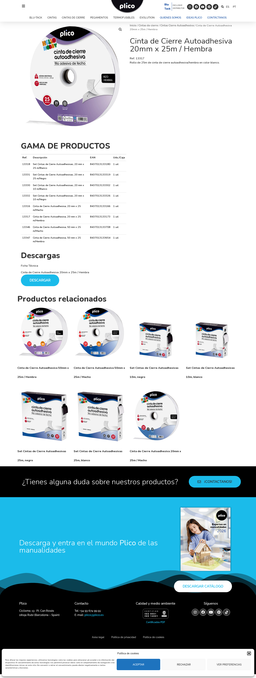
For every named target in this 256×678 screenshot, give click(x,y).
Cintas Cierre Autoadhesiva (177, 25)
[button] (249, 653)
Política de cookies (153, 637)
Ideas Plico (194, 17)
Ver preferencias (229, 664)
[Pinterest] (209, 7)
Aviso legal (98, 637)
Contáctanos (217, 17)
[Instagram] (190, 7)
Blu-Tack (35, 17)
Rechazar (184, 664)
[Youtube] (202, 7)
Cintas (52, 17)
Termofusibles (123, 17)
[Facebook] (196, 7)
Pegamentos (99, 17)
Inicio (133, 25)
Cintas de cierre (73, 17)
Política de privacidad (123, 637)
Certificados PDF (155, 622)
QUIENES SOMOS (170, 17)
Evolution (147, 17)
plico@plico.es (94, 615)
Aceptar (138, 664)
